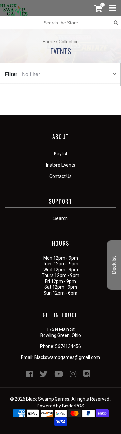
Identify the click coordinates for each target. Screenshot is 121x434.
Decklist (113, 265)
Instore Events (60, 165)
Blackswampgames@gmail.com (67, 357)
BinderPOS (73, 405)
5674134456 (68, 346)
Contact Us (60, 176)
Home (49, 41)
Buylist (60, 153)
